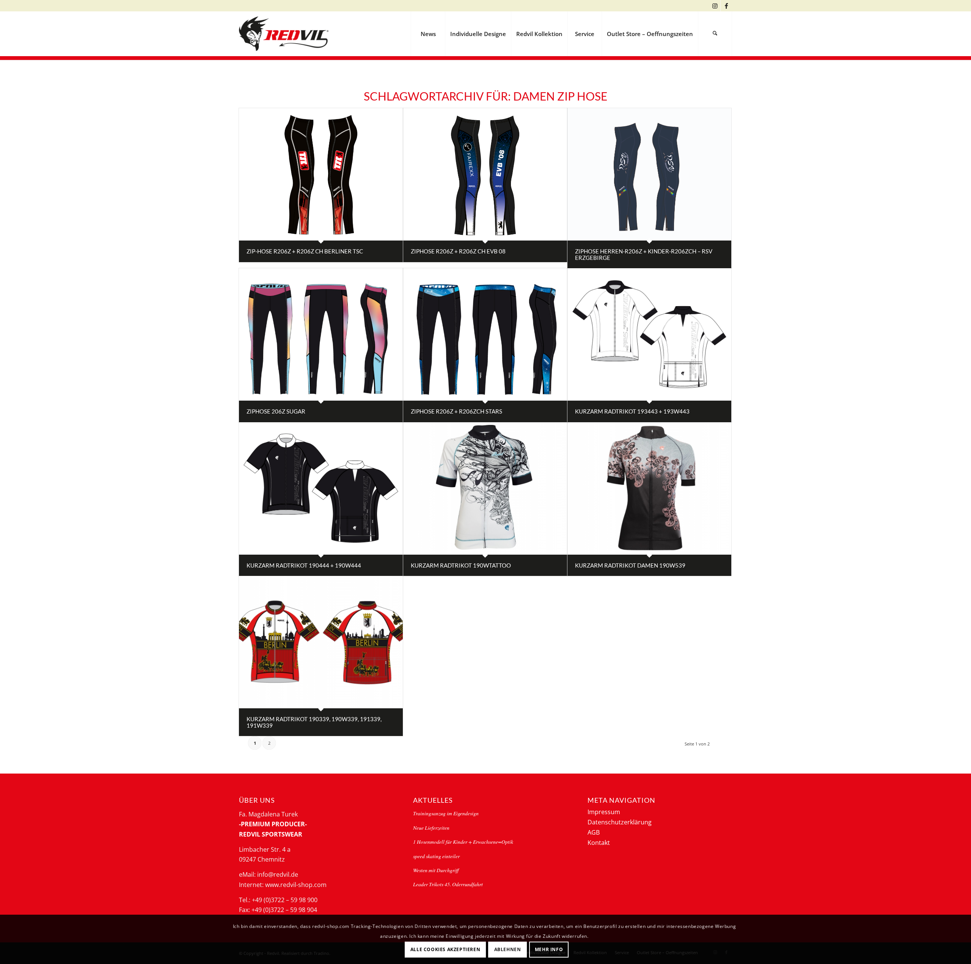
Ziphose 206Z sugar (276, 411)
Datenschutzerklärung (620, 822)
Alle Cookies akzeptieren (445, 949)
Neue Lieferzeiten (431, 827)
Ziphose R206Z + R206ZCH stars (456, 411)
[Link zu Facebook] (726, 5)
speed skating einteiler (436, 856)
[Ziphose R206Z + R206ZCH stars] (485, 334)
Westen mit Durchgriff (436, 870)
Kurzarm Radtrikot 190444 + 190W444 (304, 565)
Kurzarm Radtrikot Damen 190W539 (630, 565)
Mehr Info (549, 949)
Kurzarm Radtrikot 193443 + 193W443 (632, 411)
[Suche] (715, 33)
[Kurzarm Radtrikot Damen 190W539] (649, 488)
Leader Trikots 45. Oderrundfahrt (448, 884)
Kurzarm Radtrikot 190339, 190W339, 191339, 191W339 (314, 722)
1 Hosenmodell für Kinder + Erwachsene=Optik (463, 841)
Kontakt (599, 842)
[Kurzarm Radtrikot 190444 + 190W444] (321, 488)
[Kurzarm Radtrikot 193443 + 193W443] (649, 334)
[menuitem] (428, 33)
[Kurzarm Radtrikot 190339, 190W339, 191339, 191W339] (321, 642)
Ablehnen (507, 949)
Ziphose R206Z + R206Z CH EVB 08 (458, 251)
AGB (594, 832)
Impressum (604, 812)
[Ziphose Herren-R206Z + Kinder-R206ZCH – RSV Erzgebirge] (649, 174)
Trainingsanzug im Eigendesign (446, 813)
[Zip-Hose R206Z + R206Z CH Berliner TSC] (321, 174)
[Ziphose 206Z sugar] (321, 334)
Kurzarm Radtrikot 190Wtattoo (461, 565)
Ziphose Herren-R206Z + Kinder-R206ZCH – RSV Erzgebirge (643, 254)
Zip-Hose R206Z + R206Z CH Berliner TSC (305, 251)
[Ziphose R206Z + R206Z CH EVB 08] (485, 174)
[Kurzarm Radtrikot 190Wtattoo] (485, 488)
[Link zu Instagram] (714, 5)
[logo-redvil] (283, 33)
